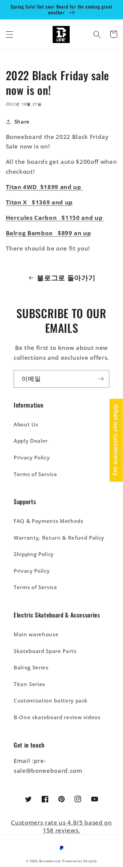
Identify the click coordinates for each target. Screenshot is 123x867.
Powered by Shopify (79, 861)
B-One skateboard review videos (57, 717)
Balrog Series (31, 667)
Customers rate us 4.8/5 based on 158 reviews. (61, 826)
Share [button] (22, 121)
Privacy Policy (32, 457)
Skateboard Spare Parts (45, 651)
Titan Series (29, 684)
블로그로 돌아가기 (66, 277)
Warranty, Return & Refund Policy (59, 537)
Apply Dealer (31, 440)
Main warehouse (36, 634)
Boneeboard (50, 861)
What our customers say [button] (116, 440)
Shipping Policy (34, 554)
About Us (26, 424)
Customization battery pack (51, 700)
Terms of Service (35, 474)
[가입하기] (101, 379)
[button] (9, 34)
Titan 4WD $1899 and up (44, 187)
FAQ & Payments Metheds (48, 521)
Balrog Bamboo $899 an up (48, 233)
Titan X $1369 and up (39, 202)
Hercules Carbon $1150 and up (55, 218)
